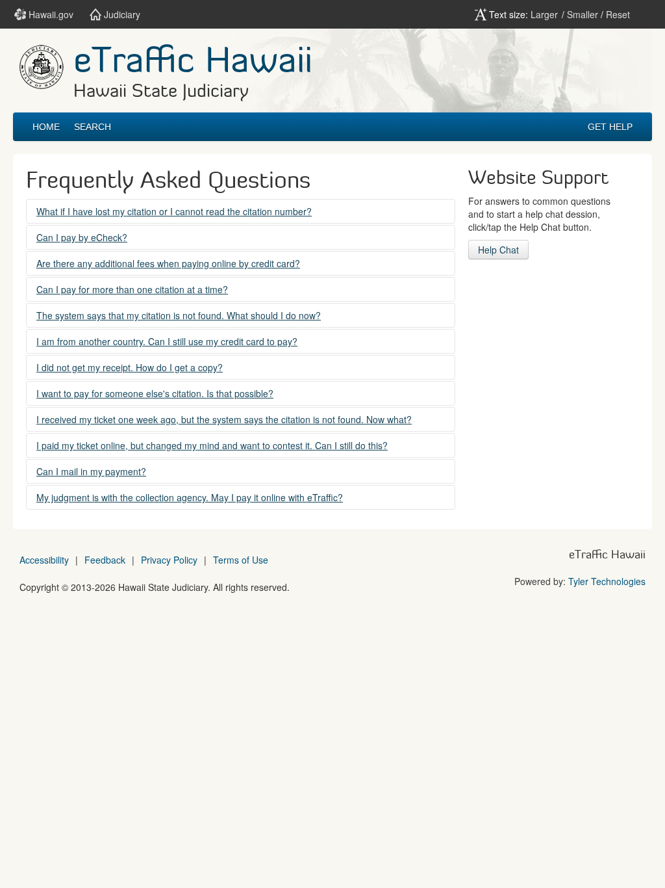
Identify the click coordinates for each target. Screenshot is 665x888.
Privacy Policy (169, 559)
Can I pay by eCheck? (81, 237)
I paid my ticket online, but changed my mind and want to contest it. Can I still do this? (212, 445)
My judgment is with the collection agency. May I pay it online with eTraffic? (189, 497)
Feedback (104, 559)
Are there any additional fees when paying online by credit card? (168, 263)
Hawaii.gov (49, 14)
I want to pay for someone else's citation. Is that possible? (154, 393)
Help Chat (498, 249)
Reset (618, 14)
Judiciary (120, 14)
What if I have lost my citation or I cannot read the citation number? (174, 211)
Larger (544, 14)
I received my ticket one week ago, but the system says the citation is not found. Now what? (224, 419)
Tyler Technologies (607, 581)
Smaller (582, 14)
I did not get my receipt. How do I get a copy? (129, 367)
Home (46, 127)
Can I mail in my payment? (91, 471)
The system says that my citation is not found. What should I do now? (178, 315)
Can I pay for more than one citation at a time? (132, 289)
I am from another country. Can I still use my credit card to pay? (166, 341)
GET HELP (610, 127)
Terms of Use (240, 559)
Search (92, 127)
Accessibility (44, 559)
